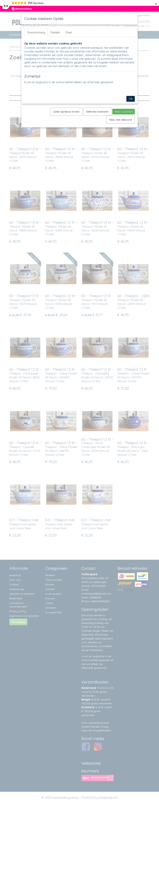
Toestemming (36, 32)
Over (68, 32)
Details (55, 32)
